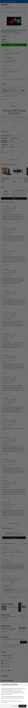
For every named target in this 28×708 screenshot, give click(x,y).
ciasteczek (8, 688)
